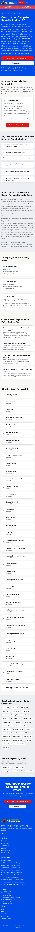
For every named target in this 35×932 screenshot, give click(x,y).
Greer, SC (28, 722)
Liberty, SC (24, 707)
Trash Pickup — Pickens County (10, 877)
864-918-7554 (7, 892)
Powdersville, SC (18, 729)
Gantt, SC (5, 733)
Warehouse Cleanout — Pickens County (12, 879)
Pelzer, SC (5, 718)
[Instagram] (5, 833)
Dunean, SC (23, 733)
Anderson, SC (6, 740)
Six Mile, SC (25, 711)
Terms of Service (6, 918)
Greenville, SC (27, 718)
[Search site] (15, 3)
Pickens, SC (14, 707)
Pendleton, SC (17, 740)
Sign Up (21, 2)
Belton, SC (28, 740)
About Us (3, 906)
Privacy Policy (5, 916)
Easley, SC (5, 707)
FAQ (2, 911)
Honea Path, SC (7, 743)
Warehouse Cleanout (7, 853)
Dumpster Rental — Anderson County (11, 875)
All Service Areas (6, 860)
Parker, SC (14, 733)
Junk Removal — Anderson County (11, 867)
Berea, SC (29, 729)
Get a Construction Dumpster (16, 58)
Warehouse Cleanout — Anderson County (13, 884)
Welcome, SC (6, 736)
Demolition (4, 848)
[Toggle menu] (33, 3)
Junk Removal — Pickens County (10, 863)
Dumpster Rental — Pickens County (11, 870)
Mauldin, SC (18, 722)
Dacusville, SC (25, 715)
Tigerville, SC (17, 736)
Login (28, 2)
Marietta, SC (27, 736)
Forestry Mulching (6, 850)
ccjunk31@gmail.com (9, 899)
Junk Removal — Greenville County (11, 865)
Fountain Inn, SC (21, 725)
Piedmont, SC (6, 729)
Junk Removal (5, 845)
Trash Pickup (5, 841)
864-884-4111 (18, 63)
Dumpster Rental (6, 843)
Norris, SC (5, 715)
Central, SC (16, 711)
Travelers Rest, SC (7, 725)
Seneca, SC (5, 747)
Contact (3, 914)
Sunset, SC (14, 715)
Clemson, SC (6, 711)
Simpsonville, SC (7, 722)
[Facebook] (2, 833)
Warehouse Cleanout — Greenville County (13, 882)
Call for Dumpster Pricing (18, 125)
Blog (2, 909)
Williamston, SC (16, 718)
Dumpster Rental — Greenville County (11, 872)
